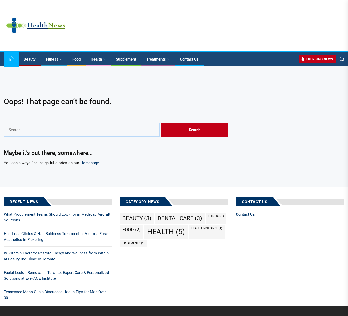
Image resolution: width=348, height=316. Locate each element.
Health (96, 59)
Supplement (126, 59)
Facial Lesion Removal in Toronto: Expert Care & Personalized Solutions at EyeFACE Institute (56, 275)
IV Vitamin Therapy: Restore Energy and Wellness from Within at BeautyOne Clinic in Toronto (56, 256)
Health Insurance (206, 228)
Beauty (30, 59)
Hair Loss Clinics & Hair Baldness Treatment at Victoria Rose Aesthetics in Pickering (56, 236)
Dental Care (180, 218)
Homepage (89, 163)
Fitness (52, 59)
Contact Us (189, 59)
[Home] (11, 59)
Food (76, 59)
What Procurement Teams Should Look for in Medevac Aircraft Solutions (57, 217)
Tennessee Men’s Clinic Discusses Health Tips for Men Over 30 (55, 295)
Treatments (156, 59)
